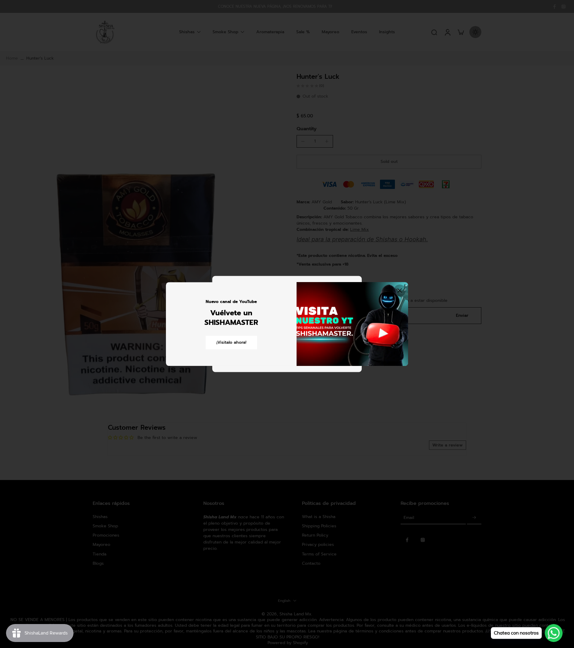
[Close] (400, 290)
